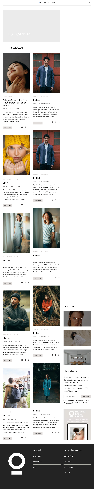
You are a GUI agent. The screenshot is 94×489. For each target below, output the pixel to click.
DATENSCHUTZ (70, 456)
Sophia (5, 108)
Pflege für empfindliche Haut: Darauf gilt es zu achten (15, 103)
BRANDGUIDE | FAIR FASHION (10, 179)
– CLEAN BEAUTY (7, 96)
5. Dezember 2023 (14, 108)
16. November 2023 (14, 186)
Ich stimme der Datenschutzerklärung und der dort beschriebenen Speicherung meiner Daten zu (76, 402)
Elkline (6, 182)
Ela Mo (6, 415)
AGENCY (67, 473)
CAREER (36, 467)
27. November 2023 (44, 103)
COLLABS (37, 456)
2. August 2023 (12, 419)
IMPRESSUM (68, 467)
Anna (4, 419)
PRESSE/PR (37, 462)
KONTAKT (67, 462)
